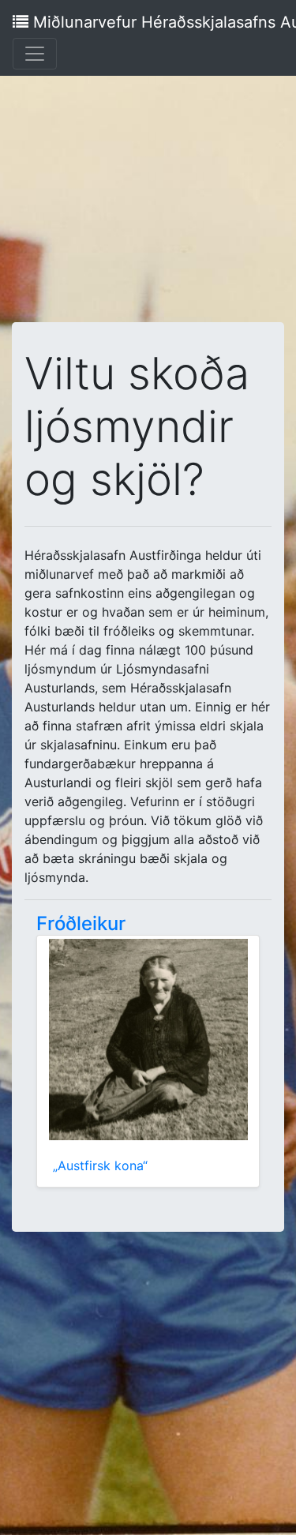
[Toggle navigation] (35, 53)
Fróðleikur (81, 923)
